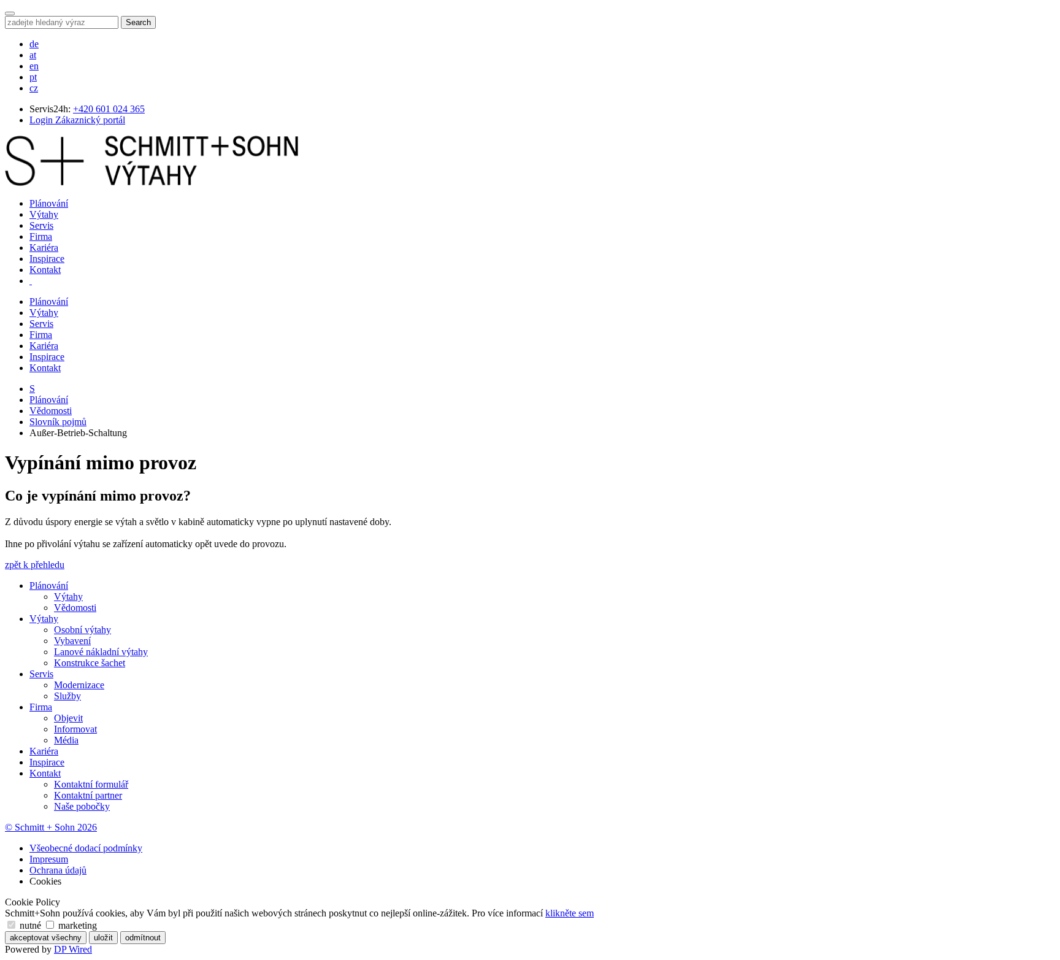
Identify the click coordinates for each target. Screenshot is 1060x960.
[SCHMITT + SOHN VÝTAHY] (151, 182)
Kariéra (43, 247)
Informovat (75, 729)
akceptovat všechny (46, 937)
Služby (67, 696)
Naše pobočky (82, 806)
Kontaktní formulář (91, 784)
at (32, 55)
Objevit (68, 718)
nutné (30, 925)
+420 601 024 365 (109, 109)
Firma (40, 236)
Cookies (45, 881)
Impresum (48, 859)
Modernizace (79, 685)
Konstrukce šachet (89, 663)
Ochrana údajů (57, 870)
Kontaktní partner (88, 795)
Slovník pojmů (57, 422)
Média (66, 740)
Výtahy (43, 214)
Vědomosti (50, 410)
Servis (41, 225)
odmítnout (143, 937)
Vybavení (72, 641)
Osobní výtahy (82, 629)
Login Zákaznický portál (77, 120)
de (34, 44)
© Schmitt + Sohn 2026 (51, 827)
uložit (103, 937)
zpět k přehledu (34, 564)
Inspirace (46, 258)
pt (33, 77)
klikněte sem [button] (569, 913)
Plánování (48, 203)
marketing (76, 925)
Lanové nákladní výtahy (101, 652)
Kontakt (45, 269)
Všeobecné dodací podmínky (85, 848)
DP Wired (73, 949)
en (34, 66)
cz (33, 88)
